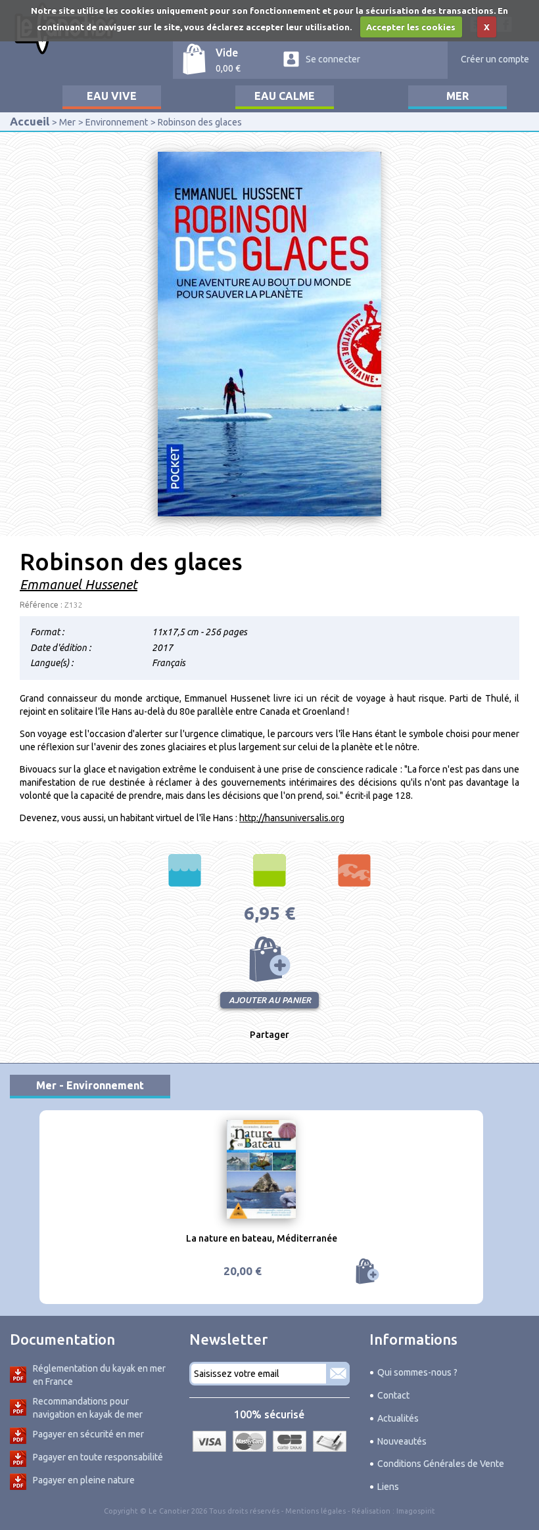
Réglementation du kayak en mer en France (99, 1375)
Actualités (398, 1418)
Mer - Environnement (90, 1085)
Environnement (116, 122)
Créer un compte (495, 59)
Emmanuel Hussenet (78, 584)
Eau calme (284, 96)
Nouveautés (402, 1441)
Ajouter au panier (269, 959)
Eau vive (112, 96)
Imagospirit (415, 1511)
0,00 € (228, 68)
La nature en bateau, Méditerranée (261, 1238)
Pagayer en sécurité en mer (88, 1434)
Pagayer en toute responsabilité (98, 1457)
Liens (388, 1486)
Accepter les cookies (411, 27)
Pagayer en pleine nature (84, 1480)
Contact (393, 1395)
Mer (457, 96)
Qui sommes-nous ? (417, 1372)
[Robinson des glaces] (269, 333)
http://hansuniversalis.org (291, 818)
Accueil (29, 121)
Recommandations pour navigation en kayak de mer (88, 1408)
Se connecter (333, 59)
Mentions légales (315, 1511)
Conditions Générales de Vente (440, 1463)
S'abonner (338, 1373)
